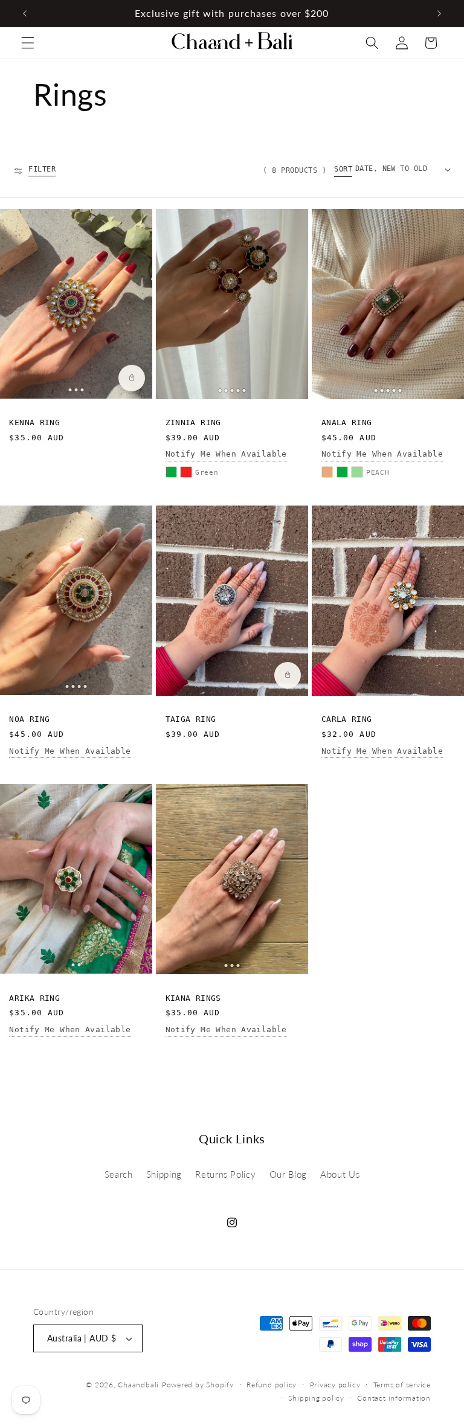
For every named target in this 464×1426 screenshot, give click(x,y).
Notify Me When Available (226, 453)
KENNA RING (34, 422)
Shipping (164, 1174)
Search (119, 1174)
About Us (339, 1174)
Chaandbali (138, 1384)
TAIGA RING (191, 719)
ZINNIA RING (193, 422)
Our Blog (288, 1174)
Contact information (394, 1397)
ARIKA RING (34, 998)
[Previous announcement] (24, 13)
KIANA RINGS (193, 998)
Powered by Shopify (198, 1384)
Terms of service (402, 1384)
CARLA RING (346, 719)
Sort (343, 169)
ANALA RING (346, 422)
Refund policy (271, 1384)
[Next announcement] (439, 13)
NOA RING (29, 719)
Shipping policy (316, 1397)
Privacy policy (335, 1384)
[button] (27, 42)
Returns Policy (225, 1174)
